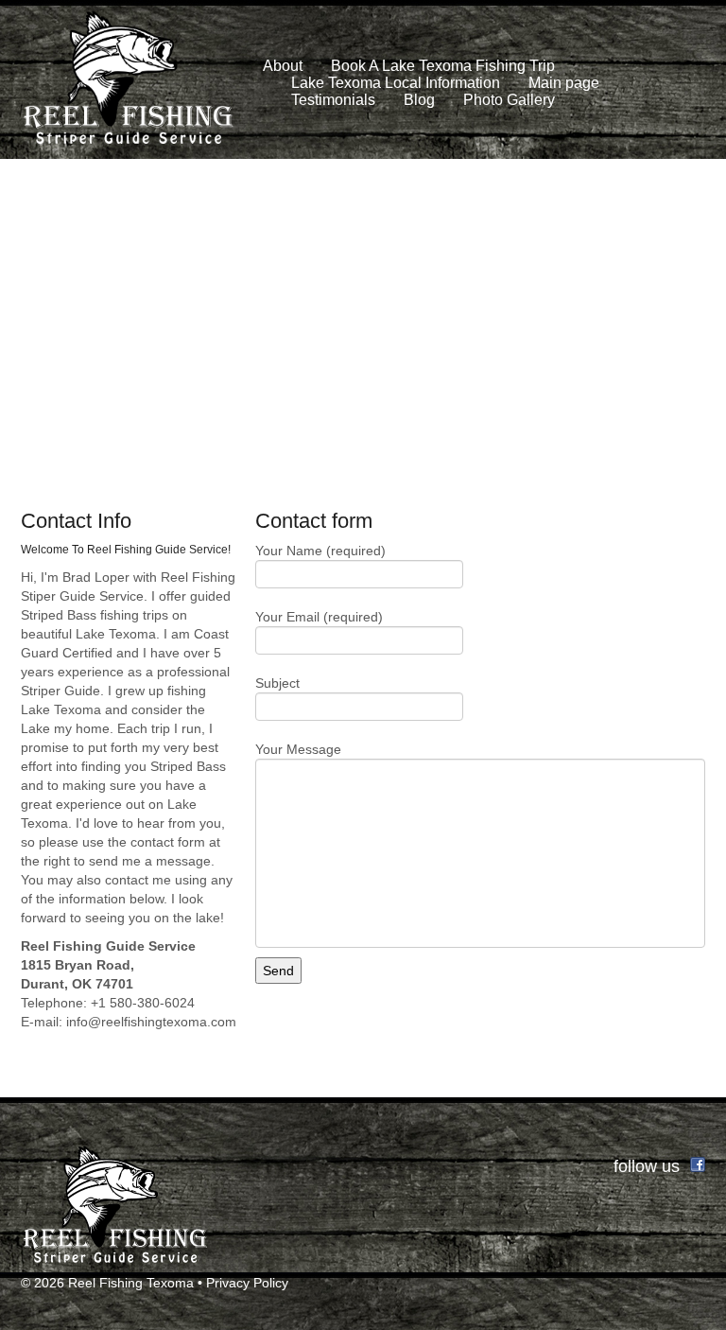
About (282, 66)
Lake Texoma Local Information (395, 83)
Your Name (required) (320, 550)
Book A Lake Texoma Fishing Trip (443, 66)
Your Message (298, 749)
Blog (419, 100)
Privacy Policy (247, 1282)
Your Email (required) (319, 616)
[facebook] (697, 1163)
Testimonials (333, 100)
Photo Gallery (509, 100)
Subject (277, 683)
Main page (563, 83)
